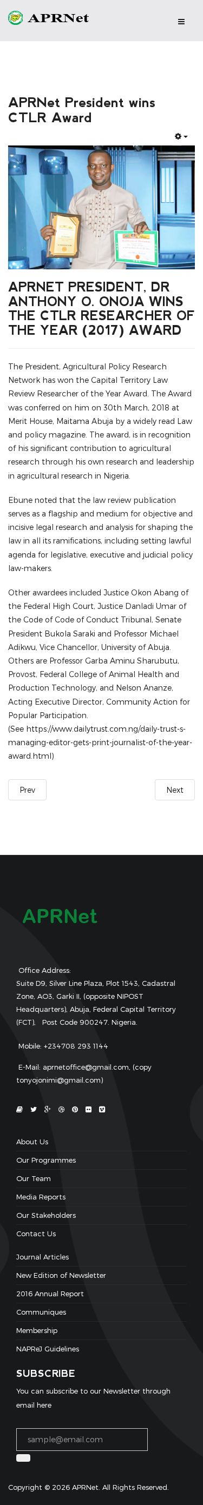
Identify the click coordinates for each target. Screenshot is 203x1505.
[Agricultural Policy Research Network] (52, 18)
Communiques (41, 1312)
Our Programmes (46, 1160)
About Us (32, 1142)
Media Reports (41, 1196)
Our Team (33, 1178)
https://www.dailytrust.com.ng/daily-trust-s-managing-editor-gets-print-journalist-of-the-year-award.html (100, 742)
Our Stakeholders (46, 1215)
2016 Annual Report (50, 1293)
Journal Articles (42, 1257)
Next (175, 789)
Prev (27, 789)
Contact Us (36, 1233)
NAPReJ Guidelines (47, 1348)
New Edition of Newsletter (61, 1275)
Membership (36, 1330)
